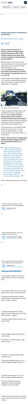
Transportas (16, 7)
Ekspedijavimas (7, 7)
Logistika (23, 7)
